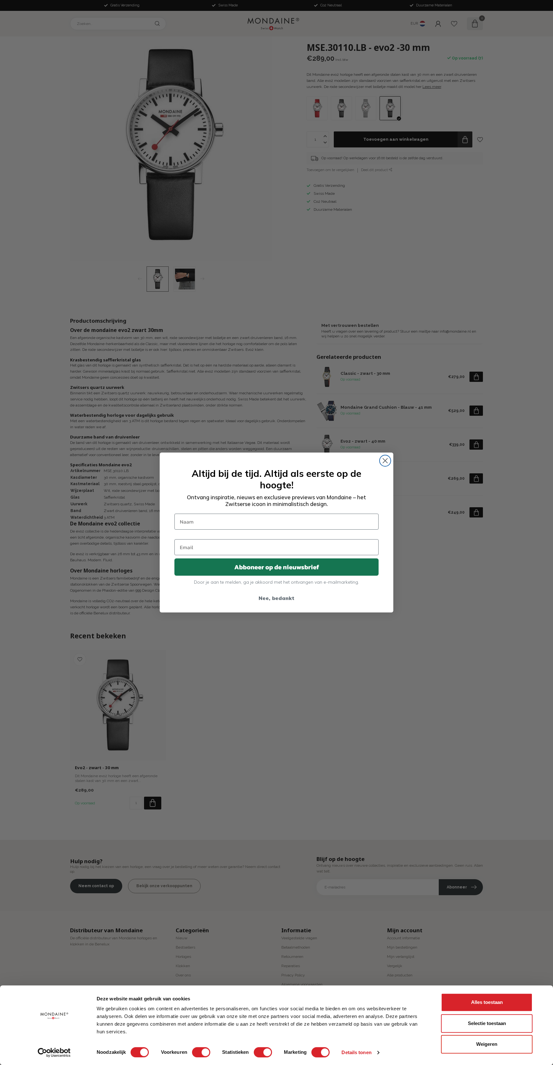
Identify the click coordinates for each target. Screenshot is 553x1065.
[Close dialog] (385, 460)
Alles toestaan (487, 1002)
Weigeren (486, 1044)
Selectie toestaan (487, 1023)
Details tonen (356, 1052)
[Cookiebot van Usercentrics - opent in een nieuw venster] (54, 1052)
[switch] (201, 1052)
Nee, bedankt (276, 598)
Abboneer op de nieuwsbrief (276, 567)
